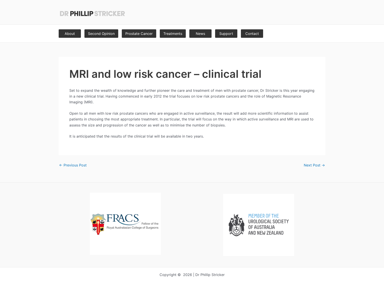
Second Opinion (101, 33)
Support (226, 33)
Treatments (172, 33)
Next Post (314, 165)
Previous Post (73, 165)
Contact (252, 33)
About (70, 33)
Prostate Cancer (139, 33)
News (200, 33)
